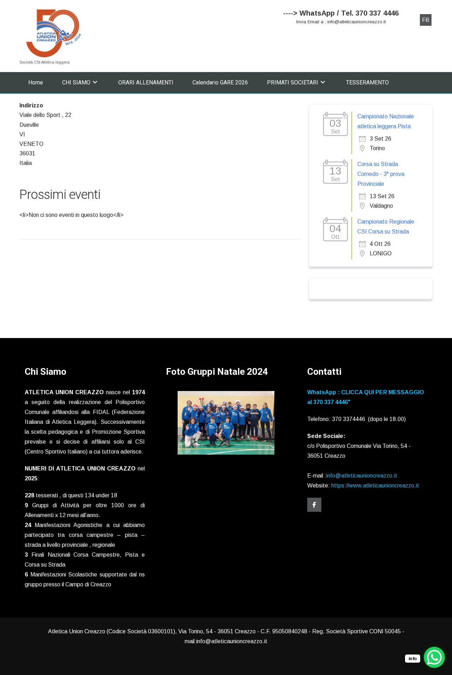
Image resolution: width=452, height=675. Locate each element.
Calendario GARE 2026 (220, 82)
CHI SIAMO (76, 82)
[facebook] (314, 505)
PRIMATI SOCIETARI (292, 82)
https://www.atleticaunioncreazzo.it (375, 485)
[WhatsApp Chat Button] (434, 657)
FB (425, 20)
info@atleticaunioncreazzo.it (361, 476)
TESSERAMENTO (367, 82)
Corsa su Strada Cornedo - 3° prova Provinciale (380, 174)
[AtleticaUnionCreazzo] (53, 33)
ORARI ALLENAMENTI (145, 82)
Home (35, 82)
